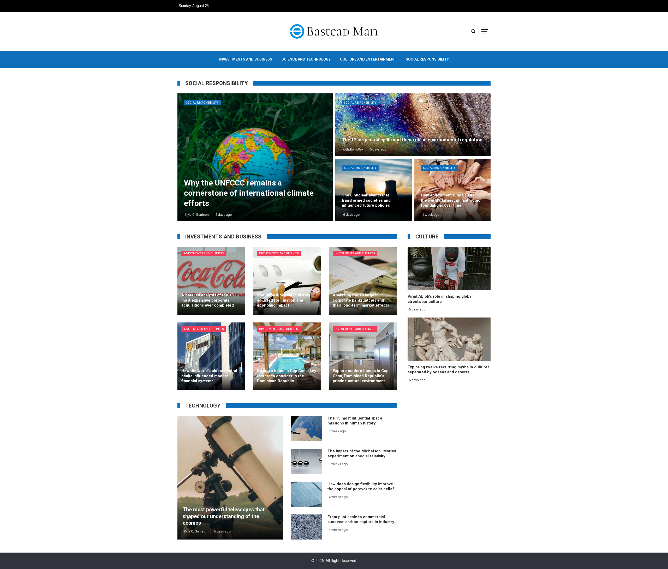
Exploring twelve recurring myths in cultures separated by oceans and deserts (449, 370)
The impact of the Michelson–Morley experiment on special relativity (361, 454)
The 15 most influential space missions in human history (354, 421)
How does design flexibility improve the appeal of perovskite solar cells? (360, 487)
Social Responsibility (202, 102)
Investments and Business (203, 253)
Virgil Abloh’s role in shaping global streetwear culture (440, 299)
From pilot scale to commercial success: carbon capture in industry (360, 519)
